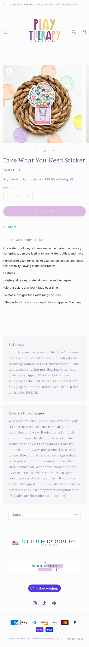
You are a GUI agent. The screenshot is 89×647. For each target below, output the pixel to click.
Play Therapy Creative (26, 638)
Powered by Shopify (51, 638)
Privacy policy (75, 638)
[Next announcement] (84, 4)
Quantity (9, 187)
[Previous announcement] (4, 4)
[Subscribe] (76, 515)
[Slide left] (35, 151)
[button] (5, 32)
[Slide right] (53, 151)
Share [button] (12, 226)
